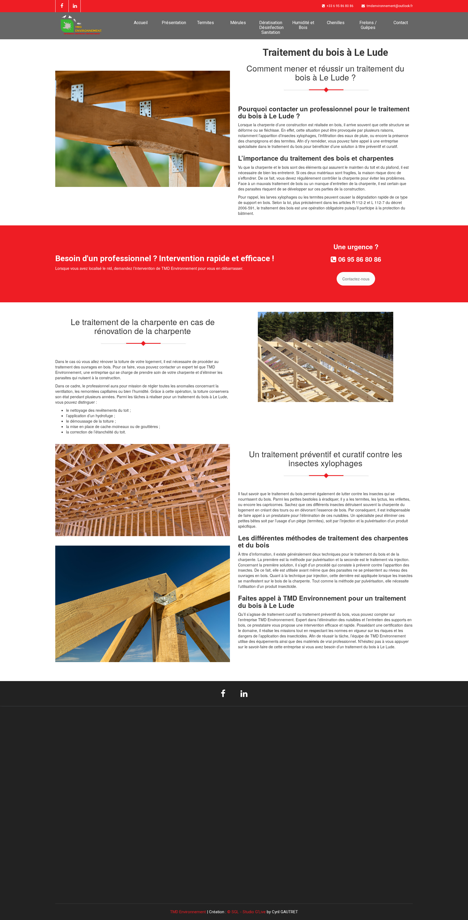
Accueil (141, 22)
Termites (205, 22)
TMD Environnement (188, 911)
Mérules (238, 22)
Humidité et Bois (303, 25)
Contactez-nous (355, 278)
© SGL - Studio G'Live (247, 911)
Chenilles (335, 22)
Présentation (174, 22)
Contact (401, 22)
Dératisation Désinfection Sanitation (271, 27)
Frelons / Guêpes (368, 25)
